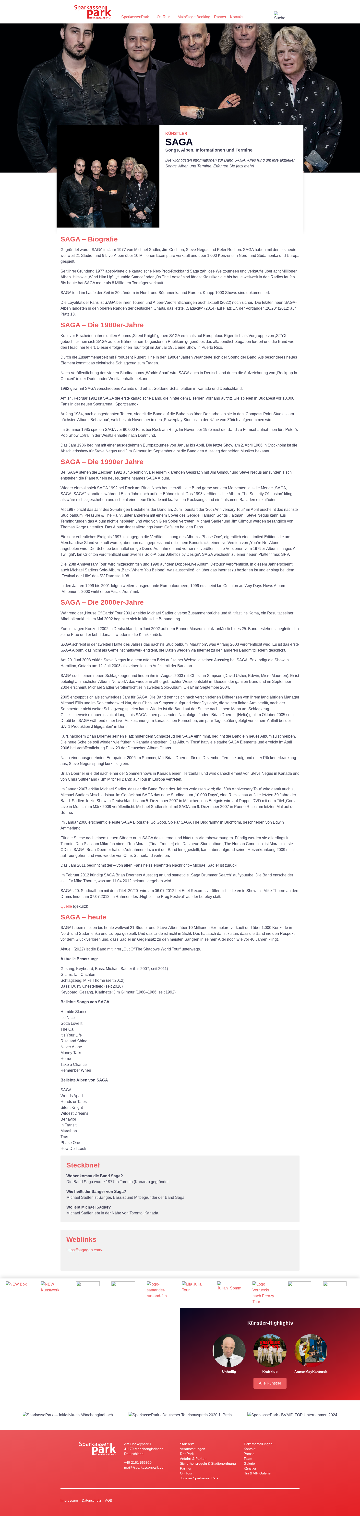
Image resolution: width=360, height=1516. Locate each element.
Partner (220, 17)
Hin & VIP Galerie (257, 1473)
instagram (260, 17)
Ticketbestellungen (258, 1444)
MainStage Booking (194, 17)
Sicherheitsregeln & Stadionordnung (208, 1463)
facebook (270, 17)
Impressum (69, 1500)
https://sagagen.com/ (84, 1250)
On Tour (163, 17)
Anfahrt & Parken (193, 1459)
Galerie (249, 1463)
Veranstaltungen (192, 1449)
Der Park (187, 1454)
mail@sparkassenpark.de (144, 1467)
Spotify (80, 1261)
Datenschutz (91, 1500)
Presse (249, 1454)
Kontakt (236, 17)
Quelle (66, 906)
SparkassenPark (135, 17)
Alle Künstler (270, 1383)
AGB (108, 1500)
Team (248, 1459)
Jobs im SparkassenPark (199, 1478)
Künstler (250, 1468)
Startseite (187, 1444)
